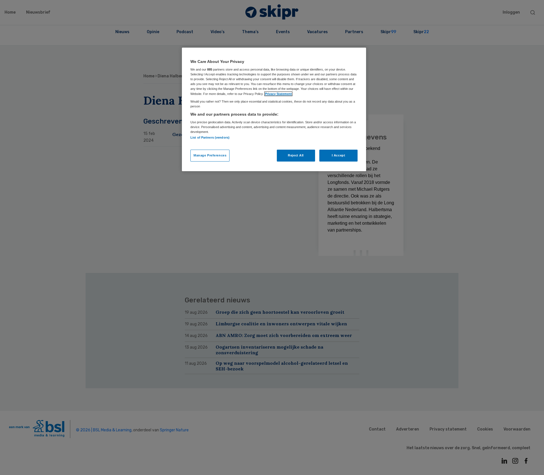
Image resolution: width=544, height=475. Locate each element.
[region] (274, 109)
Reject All (296, 155)
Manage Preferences (210, 155)
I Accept (338, 155)
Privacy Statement (278, 94)
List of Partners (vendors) (210, 137)
